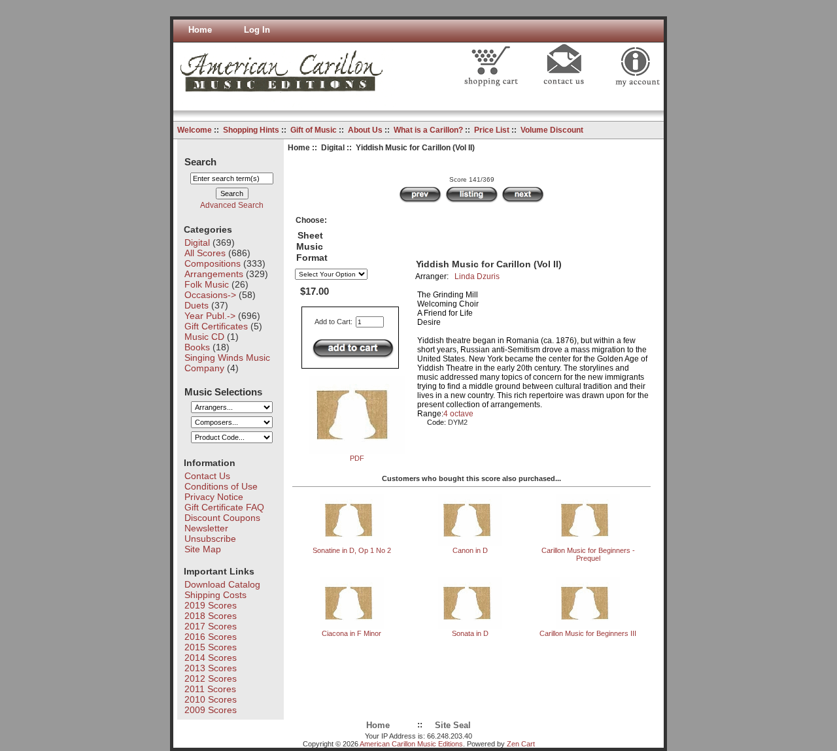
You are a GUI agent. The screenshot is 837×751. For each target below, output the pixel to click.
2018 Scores (210, 615)
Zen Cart (521, 744)
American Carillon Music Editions (411, 744)
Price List (491, 130)
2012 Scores (210, 678)
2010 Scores (210, 699)
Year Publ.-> (209, 315)
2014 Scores (210, 657)
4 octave (458, 413)
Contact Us (207, 476)
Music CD (204, 336)
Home (200, 30)
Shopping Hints (251, 130)
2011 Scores (210, 689)
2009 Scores (210, 710)
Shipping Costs (215, 595)
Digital (333, 147)
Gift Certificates (216, 326)
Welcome (194, 130)
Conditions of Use (221, 486)
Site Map (202, 549)
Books (197, 347)
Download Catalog (222, 584)
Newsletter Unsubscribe (210, 533)
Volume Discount (552, 130)
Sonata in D (470, 633)
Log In (257, 30)
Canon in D (470, 550)
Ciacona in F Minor (351, 633)
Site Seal (453, 725)
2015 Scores (210, 647)
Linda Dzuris (477, 276)
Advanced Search (232, 205)
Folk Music (206, 284)
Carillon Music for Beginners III (587, 633)
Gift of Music (313, 130)
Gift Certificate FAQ (224, 507)
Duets (196, 305)
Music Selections (223, 391)
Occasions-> (210, 295)
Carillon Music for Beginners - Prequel (588, 554)
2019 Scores (210, 605)
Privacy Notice (213, 497)
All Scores (205, 253)
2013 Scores (210, 668)
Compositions (212, 263)
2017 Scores (210, 626)
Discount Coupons (222, 517)
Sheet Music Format (312, 247)
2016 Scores (210, 636)
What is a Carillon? (428, 130)
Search (200, 161)
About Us (365, 130)
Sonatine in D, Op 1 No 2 (352, 550)
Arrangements (213, 274)
